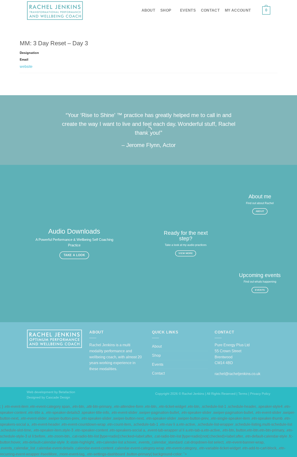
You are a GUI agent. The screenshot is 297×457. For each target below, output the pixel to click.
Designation (29, 53)
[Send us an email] (260, 13)
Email (24, 59)
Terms (242, 393)
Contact (210, 10)
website (26, 67)
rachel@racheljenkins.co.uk (237, 374)
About (148, 10)
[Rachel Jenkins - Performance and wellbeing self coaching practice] (55, 10)
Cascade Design (57, 397)
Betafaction (66, 392)
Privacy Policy (260, 393)
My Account (238, 10)
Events (188, 10)
